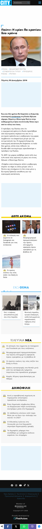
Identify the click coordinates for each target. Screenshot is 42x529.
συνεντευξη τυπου (12, 72)
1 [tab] (4, 291)
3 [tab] (10, 291)
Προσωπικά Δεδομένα (13, 496)
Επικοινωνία (32, 494)
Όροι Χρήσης (9, 494)
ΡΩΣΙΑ (4, 69)
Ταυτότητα (21, 494)
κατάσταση (15, 117)
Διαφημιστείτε (30, 496)
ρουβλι (13, 74)
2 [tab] (7, 291)
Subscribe (21, 499)
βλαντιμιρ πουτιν (18, 69)
